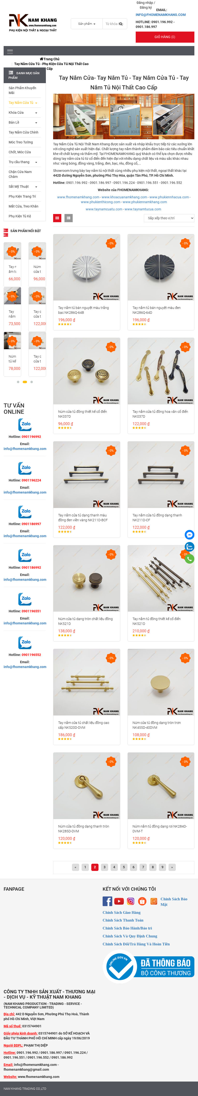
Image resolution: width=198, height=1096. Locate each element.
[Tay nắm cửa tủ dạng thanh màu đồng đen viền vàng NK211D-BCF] (86, 474)
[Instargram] (130, 901)
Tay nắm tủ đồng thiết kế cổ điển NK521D (157, 621)
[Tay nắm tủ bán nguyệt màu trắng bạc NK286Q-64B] (86, 267)
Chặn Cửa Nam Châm (20, 174)
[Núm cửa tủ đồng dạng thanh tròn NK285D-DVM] (86, 786)
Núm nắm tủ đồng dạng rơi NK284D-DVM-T (160, 828)
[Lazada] (154, 901)
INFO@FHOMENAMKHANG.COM (161, 15)
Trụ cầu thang (19, 162)
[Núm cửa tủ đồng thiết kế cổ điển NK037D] (86, 371)
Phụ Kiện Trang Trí (22, 196)
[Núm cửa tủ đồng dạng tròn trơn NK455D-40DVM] (161, 682)
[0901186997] (190, 559)
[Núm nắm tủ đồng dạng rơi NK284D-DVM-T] (161, 786)
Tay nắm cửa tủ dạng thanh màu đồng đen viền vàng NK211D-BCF (83, 517)
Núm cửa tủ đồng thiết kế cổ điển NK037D (82, 414)
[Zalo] (189, 547)
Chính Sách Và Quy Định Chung (130, 936)
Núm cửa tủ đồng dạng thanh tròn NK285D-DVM (83, 828)
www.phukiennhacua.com (169, 197)
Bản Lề (14, 122)
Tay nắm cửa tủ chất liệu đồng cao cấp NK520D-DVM (83, 725)
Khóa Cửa (16, 112)
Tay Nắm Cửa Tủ (21, 103)
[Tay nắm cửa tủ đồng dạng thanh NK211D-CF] (161, 474)
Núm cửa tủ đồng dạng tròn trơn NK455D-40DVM (157, 725)
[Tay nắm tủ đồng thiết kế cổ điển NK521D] (161, 578)
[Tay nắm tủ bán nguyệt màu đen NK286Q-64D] (161, 267)
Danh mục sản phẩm (23, 75)
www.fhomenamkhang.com (78, 197)
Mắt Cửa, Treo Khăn (23, 206)
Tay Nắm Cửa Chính (23, 132)
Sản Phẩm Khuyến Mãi (22, 90)
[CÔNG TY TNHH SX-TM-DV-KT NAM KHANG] (189, 535)
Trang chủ (51, 59)
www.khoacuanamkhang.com (124, 197)
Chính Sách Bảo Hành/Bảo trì (127, 928)
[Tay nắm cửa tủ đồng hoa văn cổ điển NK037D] (161, 371)
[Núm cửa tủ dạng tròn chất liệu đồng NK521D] (86, 578)
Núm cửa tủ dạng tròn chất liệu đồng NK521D (85, 621)
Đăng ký (146, 7)
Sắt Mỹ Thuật (19, 186)
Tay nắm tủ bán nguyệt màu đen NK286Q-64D (157, 310)
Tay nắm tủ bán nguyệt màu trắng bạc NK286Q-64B (83, 310)
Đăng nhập (145, 3)
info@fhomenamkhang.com (25, 449)
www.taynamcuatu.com (104, 209)
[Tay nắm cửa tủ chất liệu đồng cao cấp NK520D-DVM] (86, 682)
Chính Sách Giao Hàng (122, 912)
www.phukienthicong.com (100, 202)
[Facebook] (107, 901)
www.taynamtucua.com (143, 209)
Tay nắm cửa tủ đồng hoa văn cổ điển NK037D (160, 414)
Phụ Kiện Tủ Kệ (20, 216)
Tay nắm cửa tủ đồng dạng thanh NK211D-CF (157, 517)
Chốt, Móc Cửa (20, 152)
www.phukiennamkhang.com (145, 202)
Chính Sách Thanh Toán (123, 920)
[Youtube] (119, 901)
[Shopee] (142, 901)
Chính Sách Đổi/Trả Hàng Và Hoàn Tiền (136, 944)
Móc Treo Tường (21, 142)
